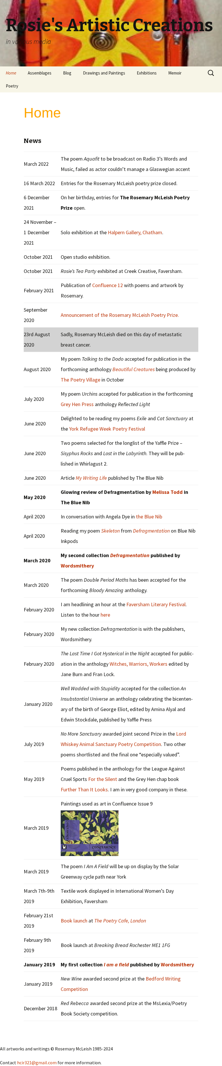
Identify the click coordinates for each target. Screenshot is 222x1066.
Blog (67, 73)
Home (11, 73)
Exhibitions (147, 73)
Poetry (12, 86)
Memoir (175, 73)
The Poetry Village (81, 379)
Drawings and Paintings (104, 73)
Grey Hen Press (77, 404)
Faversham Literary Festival (156, 604)
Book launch (74, 920)
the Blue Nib (149, 516)
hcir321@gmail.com (37, 1062)
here (105, 614)
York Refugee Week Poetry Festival (107, 428)
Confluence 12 (107, 285)
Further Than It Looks (84, 789)
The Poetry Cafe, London (120, 920)
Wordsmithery (77, 565)
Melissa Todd (167, 492)
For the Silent (102, 779)
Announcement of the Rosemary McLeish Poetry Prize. (120, 315)
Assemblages (39, 73)
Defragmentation (129, 555)
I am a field (116, 964)
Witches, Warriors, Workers (138, 664)
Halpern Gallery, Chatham (135, 232)
